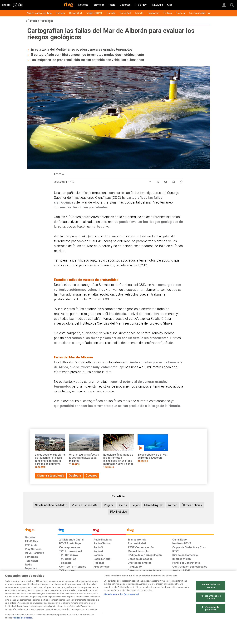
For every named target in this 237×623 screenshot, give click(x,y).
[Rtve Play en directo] (15, 5)
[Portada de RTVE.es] (68, 5)
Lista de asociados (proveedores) (121, 594)
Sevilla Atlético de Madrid (51, 505)
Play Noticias (118, 511)
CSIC (143, 265)
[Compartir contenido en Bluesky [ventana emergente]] (165, 181)
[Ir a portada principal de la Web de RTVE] (40, 529)
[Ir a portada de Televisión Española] (75, 531)
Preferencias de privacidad (210, 608)
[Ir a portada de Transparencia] (170, 531)
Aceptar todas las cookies (211, 585)
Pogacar (109, 505)
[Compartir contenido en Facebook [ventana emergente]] (150, 181)
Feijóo (135, 505)
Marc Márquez (153, 505)
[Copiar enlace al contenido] (181, 181)
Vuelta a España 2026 (85, 505)
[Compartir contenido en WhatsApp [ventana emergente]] (173, 181)
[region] (118, 597)
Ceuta (123, 505)
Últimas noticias (192, 505)
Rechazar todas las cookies (211, 596)
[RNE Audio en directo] (20, 5)
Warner (172, 505)
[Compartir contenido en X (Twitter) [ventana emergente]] (158, 181)
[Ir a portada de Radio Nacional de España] (109, 531)
